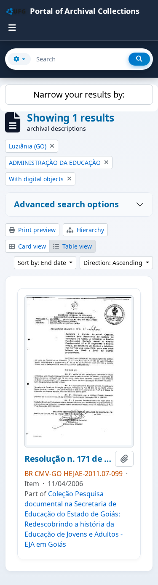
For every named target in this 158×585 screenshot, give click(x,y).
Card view (31, 246)
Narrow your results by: (79, 94)
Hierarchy (89, 230)
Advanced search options (66, 204)
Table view (76, 246)
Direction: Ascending (113, 263)
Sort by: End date (43, 263)
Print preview (36, 230)
